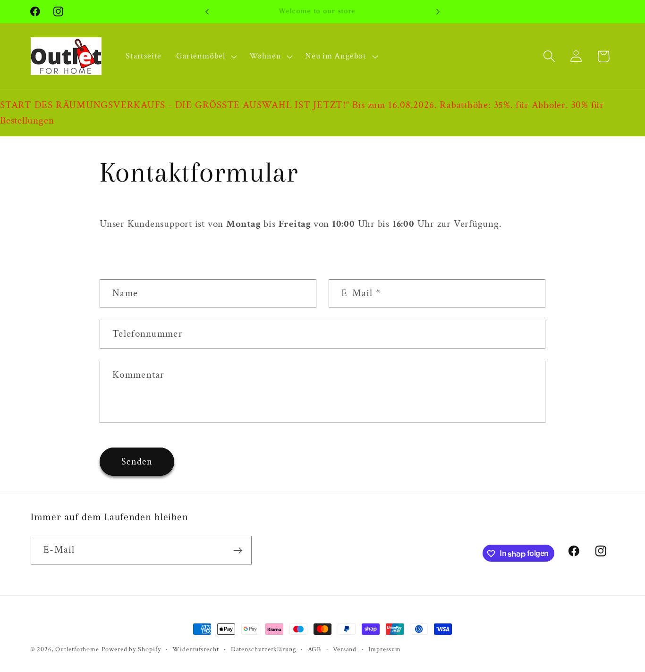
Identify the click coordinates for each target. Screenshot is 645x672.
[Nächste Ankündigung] (438, 11)
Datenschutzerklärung (263, 649)
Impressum (384, 649)
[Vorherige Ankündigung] (206, 11)
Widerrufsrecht (195, 649)
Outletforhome (77, 649)
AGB (315, 649)
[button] (205, 56)
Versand (344, 649)
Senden (137, 462)
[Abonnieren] (237, 550)
